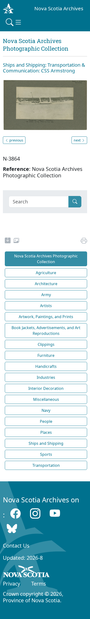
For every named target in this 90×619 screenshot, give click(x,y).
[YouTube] (55, 513)
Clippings (46, 344)
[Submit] (74, 201)
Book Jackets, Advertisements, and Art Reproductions (46, 330)
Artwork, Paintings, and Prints (46, 316)
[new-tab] (8, 241)
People (46, 421)
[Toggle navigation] (14, 22)
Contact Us (16, 545)
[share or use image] (16, 241)
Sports (46, 454)
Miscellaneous (46, 399)
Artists (46, 305)
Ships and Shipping (46, 443)
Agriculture (46, 272)
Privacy (11, 583)
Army (46, 294)
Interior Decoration (46, 388)
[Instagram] (35, 513)
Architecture (46, 283)
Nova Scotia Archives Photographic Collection (46, 258)
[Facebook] (15, 513)
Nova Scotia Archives (58, 8)
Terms (38, 583)
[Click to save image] (45, 104)
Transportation (46, 465)
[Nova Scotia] (26, 572)
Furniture (45, 355)
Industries (46, 377)
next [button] (78, 140)
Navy (46, 410)
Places (46, 432)
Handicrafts (46, 366)
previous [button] (15, 140)
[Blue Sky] (12, 528)
